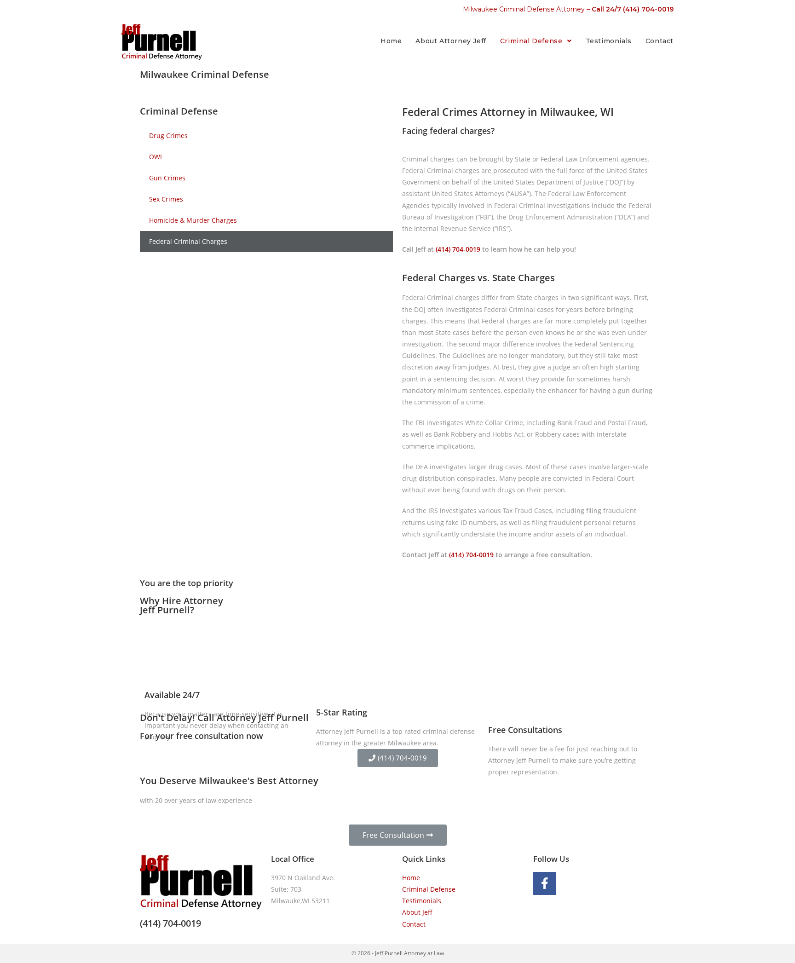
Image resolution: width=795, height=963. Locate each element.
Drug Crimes (168, 135)
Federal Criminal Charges (188, 241)
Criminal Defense (428, 889)
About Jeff (417, 912)
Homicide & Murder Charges (193, 220)
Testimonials (421, 900)
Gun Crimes (167, 177)
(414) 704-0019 (458, 249)
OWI (155, 156)
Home (411, 877)
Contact (414, 924)
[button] (397, 758)
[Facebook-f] (544, 883)
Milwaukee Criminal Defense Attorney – (568, 9)
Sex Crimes (166, 199)
